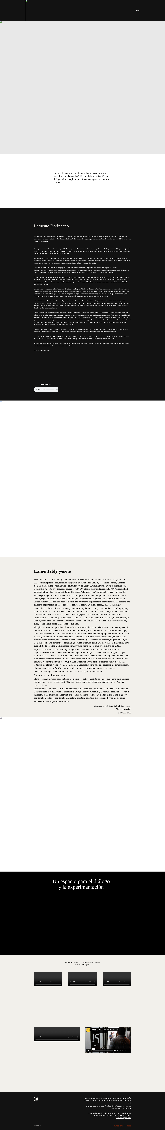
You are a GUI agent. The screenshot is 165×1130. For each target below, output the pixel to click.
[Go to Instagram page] (36, 1099)
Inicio (137, 10)
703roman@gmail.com (123, 1118)
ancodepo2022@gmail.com (121, 1108)
